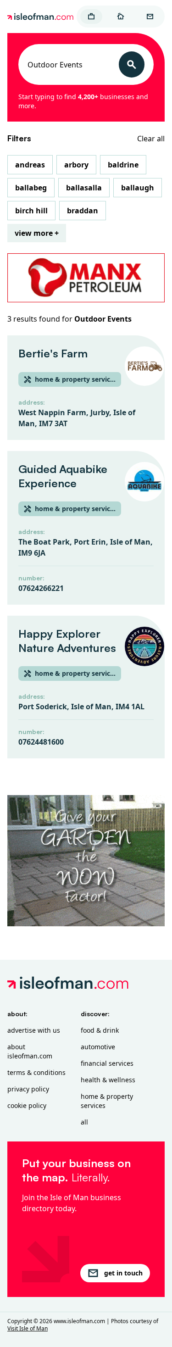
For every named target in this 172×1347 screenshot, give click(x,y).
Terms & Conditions (36, 1072)
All (84, 1122)
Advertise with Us (33, 1030)
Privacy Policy (28, 1089)
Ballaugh (137, 188)
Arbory (76, 165)
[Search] (131, 64)
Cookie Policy (26, 1105)
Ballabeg (31, 188)
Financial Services (107, 1063)
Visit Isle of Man (27, 1328)
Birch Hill (31, 211)
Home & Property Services (107, 1101)
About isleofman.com (29, 1051)
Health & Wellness (108, 1079)
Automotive (98, 1046)
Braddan (82, 211)
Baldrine (123, 165)
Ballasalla (84, 188)
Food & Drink (100, 1030)
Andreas (30, 165)
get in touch (123, 1273)
